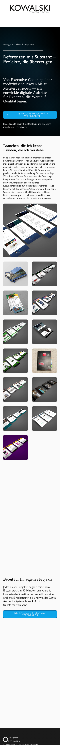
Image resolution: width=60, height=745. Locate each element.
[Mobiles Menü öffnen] (30, 21)
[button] (5, 739)
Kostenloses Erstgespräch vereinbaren (32, 114)
